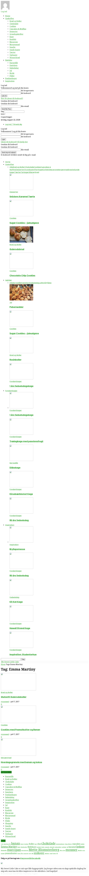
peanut (3, 853)
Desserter (14, 32)
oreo (83, 850)
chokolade (48, 843)
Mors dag (62, 850)
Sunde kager (15, 50)
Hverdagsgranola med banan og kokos (21, 762)
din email (25, 106)
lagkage (80, 846)
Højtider (8, 60)
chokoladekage (60, 844)
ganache (47, 847)
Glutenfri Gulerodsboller (13, 697)
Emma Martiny (9, 846)
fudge (42, 847)
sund (51, 853)
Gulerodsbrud (17, 249)
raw (30, 853)
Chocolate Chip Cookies (22, 275)
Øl (57, 853)
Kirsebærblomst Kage (21, 494)
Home (7, 16)
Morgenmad (15, 45)
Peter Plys (20, 853)
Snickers (47, 853)
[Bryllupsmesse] (21, 542)
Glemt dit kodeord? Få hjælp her (14, 142)
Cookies (13, 26)
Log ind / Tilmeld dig (13, 124)
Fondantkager (11, 78)
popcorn (26, 853)
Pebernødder (16, 307)
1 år (2, 844)
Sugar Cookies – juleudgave (24, 222)
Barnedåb (14, 63)
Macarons (14, 42)
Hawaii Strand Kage (20, 628)
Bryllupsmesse (17, 549)
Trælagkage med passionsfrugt (26, 441)
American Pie (7, 844)
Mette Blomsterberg (44, 850)
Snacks (12, 47)
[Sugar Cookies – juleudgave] (21, 216)
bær (36, 844)
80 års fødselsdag (19, 520)
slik (32, 853)
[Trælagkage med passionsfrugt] (21, 434)
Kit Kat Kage (16, 601)
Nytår (12, 73)
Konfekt (13, 39)
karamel (72, 847)
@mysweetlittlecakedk (30, 858)
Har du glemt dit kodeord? (12, 98)
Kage (12, 37)
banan (15, 843)
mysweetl (5, 701)
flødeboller (24, 847)
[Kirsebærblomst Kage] (21, 487)
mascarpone (24, 850)
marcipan (14, 849)
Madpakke (4, 850)
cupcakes (76, 844)
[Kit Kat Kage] (21, 595)
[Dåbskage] (21, 460)
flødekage (32, 847)
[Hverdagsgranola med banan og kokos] (18, 755)
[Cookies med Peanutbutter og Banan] (18, 722)
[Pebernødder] (21, 300)
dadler (82, 844)
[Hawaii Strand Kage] (21, 621)
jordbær (64, 847)
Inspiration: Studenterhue (23, 654)
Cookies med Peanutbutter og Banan (20, 729)
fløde (18, 847)
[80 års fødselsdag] (21, 513)
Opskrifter (9, 18)
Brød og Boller (16, 21)
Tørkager (13, 55)
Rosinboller (15, 359)
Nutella (80, 850)
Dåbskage (15, 467)
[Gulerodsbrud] (21, 242)
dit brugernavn (27, 91)
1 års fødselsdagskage (21, 386)
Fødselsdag (14, 68)
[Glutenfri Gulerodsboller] (18, 690)
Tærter (13, 52)
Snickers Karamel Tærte (22, 196)
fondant (39, 847)
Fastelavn (13, 65)
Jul (11, 71)
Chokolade (14, 24)
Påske (12, 76)
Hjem (3, 664)
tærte (54, 853)
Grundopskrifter (16, 34)
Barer (22, 844)
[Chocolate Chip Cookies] (21, 268)
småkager (39, 853)
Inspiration (9, 81)
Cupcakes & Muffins (18, 29)
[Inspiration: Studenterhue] (21, 647)
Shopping (9, 823)
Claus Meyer (68, 844)
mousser (71, 849)
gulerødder (58, 847)
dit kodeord (26, 93)
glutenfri (52, 847)
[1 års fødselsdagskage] (21, 379)
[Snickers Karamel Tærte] (21, 189)
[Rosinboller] (21, 353)
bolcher (26, 844)
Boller (31, 844)
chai (39, 844)
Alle (11, 167)
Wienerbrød (15, 58)
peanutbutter (11, 853)
